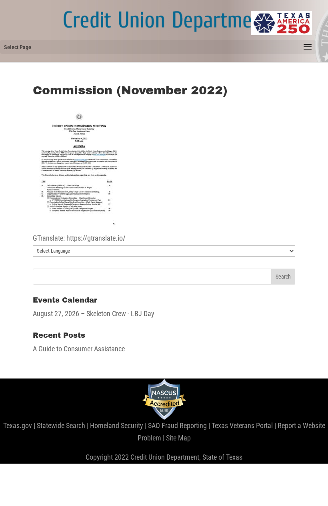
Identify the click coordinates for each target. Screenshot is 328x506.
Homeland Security (116, 425)
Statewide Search (61, 425)
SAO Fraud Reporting (177, 425)
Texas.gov (17, 425)
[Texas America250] (281, 23)
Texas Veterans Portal (242, 425)
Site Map (178, 438)
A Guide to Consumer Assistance (79, 349)
